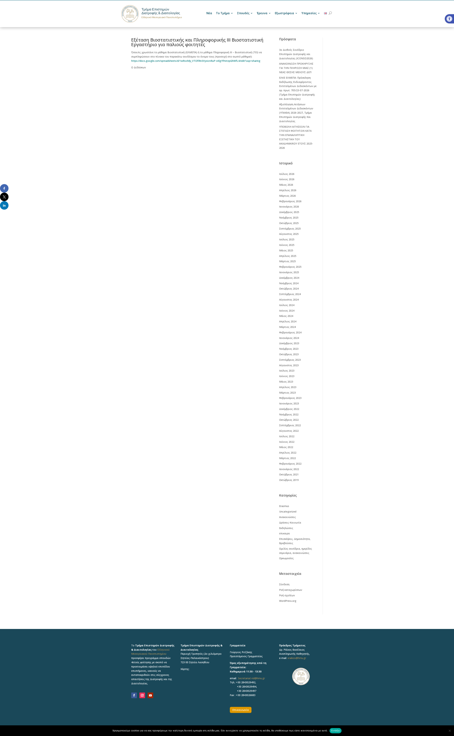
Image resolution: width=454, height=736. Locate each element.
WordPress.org (287, 601)
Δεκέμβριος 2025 (289, 212)
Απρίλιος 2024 (287, 321)
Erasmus (284, 506)
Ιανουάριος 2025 (289, 272)
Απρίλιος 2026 (287, 190)
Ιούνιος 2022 (286, 441)
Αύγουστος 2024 (289, 299)
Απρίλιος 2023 (287, 387)
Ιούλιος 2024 (286, 305)
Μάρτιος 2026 (287, 195)
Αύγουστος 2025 (289, 234)
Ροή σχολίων (287, 595)
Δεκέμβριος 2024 (289, 277)
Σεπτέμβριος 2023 (290, 359)
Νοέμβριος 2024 (288, 283)
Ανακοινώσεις (287, 517)
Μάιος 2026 (286, 184)
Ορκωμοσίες (286, 558)
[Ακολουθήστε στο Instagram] (142, 695)
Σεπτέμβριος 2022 (290, 425)
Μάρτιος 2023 (287, 392)
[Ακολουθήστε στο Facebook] (134, 695)
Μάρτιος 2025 (287, 261)
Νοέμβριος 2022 (288, 414)
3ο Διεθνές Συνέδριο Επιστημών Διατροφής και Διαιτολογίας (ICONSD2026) (296, 54)
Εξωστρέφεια (284, 13)
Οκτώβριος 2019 (289, 480)
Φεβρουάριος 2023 (290, 398)
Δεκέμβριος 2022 (289, 409)
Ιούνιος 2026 (286, 179)
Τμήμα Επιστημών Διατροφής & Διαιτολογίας (161, 11)
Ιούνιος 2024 (286, 310)
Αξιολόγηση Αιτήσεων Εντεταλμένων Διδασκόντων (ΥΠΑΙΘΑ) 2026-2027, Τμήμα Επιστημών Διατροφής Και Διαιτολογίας (296, 113)
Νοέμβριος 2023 (288, 348)
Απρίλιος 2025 (287, 256)
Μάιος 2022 (286, 447)
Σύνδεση (284, 584)
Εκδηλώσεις (286, 528)
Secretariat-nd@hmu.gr (251, 678)
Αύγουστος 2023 (289, 365)
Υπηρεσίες (309, 13)
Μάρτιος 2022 (287, 458)
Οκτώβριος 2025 (289, 223)
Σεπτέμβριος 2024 (290, 294)
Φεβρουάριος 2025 (290, 266)
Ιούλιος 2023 (286, 370)
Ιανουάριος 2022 (289, 469)
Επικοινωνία (240, 710)
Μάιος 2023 (286, 381)
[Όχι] (449, 730)
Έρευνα (262, 13)
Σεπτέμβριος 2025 (290, 228)
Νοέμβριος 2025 (288, 217)
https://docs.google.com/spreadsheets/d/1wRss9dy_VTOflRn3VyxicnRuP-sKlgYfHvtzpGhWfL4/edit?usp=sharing (195, 60)
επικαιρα (284, 533)
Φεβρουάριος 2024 (290, 332)
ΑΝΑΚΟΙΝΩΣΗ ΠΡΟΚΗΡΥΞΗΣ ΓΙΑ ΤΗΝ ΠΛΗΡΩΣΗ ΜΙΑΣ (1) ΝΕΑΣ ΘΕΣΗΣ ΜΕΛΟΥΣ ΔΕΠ (296, 68)
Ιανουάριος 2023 (289, 403)
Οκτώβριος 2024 (289, 288)
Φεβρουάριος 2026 (290, 201)
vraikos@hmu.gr (296, 658)
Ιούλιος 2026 (286, 174)
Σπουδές (243, 13)
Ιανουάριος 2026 (289, 206)
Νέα (209, 13)
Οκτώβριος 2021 (289, 474)
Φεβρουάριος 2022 (290, 463)
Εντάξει (335, 730)
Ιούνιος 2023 (286, 376)
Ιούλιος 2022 (286, 436)
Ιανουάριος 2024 (289, 338)
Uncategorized (287, 511)
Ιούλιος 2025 (286, 239)
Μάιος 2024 (286, 316)
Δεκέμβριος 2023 (289, 343)
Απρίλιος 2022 (287, 452)
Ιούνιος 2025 (286, 245)
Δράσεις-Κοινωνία (290, 522)
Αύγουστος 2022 (289, 430)
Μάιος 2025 (286, 250)
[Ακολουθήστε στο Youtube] (150, 695)
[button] (449, 18)
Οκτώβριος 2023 (289, 354)
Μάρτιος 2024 (287, 327)
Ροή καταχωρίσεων (290, 589)
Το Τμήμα (223, 13)
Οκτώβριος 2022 (289, 419)
